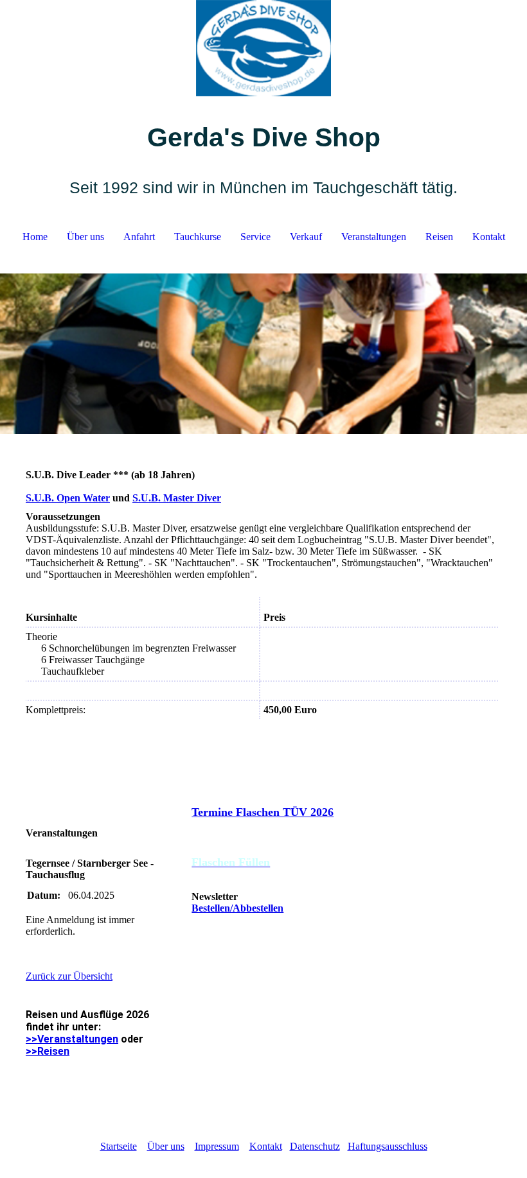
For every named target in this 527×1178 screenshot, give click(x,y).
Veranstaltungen (373, 236)
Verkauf (306, 236)
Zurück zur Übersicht (69, 976)
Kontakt (488, 236)
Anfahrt (139, 236)
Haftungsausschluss (387, 1146)
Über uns (85, 236)
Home (35, 236)
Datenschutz (315, 1146)
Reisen (439, 236)
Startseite (118, 1146)
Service (255, 236)
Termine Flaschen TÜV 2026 (263, 812)
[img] (263, 48)
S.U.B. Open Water (68, 497)
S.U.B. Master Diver (176, 497)
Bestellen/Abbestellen (237, 908)
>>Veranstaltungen (72, 1039)
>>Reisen (47, 1051)
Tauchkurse (197, 236)
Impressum (217, 1146)
